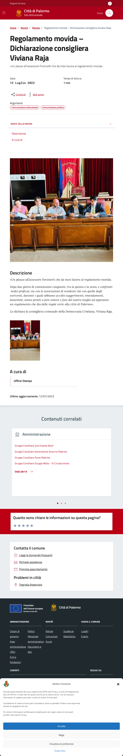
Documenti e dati (34, 649)
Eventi (84, 636)
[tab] (57, 503)
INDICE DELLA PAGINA (21, 123)
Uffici (12, 652)
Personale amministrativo (36, 638)
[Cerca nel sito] (109, 13)
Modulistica (69, 636)
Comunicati (51, 636)
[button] (118, 683)
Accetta (62, 726)
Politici (31, 631)
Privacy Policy (60, 750)
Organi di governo (14, 633)
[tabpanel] (61, 464)
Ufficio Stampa (23, 381)
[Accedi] (109, 3)
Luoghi (84, 631)
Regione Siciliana (17, 3)
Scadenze (68, 631)
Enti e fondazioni (15, 659)
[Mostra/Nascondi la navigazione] (4, 13)
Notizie (49, 631)
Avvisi (49, 641)
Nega (61, 735)
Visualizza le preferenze (61, 744)
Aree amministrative (18, 644)
